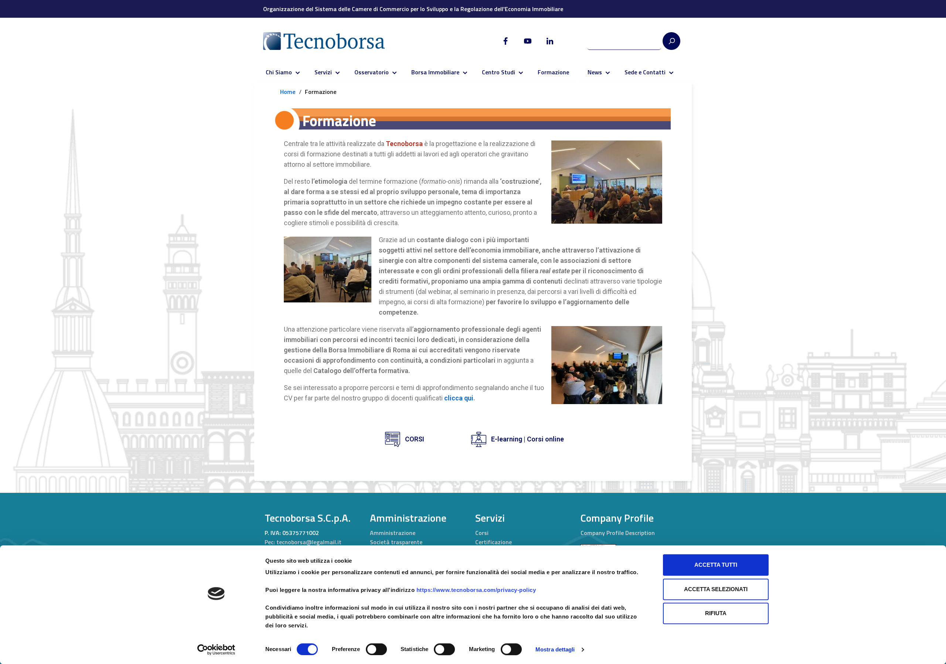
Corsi (482, 532)
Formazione (553, 72)
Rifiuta (715, 613)
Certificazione (493, 542)
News (595, 72)
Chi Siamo (279, 72)
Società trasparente (396, 542)
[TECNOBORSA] (331, 41)
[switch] (376, 649)
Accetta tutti (715, 565)
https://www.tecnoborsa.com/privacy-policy (476, 590)
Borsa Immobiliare (435, 72)
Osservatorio (371, 72)
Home (288, 91)
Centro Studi (498, 72)
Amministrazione (392, 532)
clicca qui (458, 398)
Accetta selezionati (716, 589)
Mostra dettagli (555, 649)
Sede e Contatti (645, 72)
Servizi (323, 72)
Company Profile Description (618, 532)
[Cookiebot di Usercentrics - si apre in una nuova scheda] (216, 649)
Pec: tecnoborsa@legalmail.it (303, 542)
